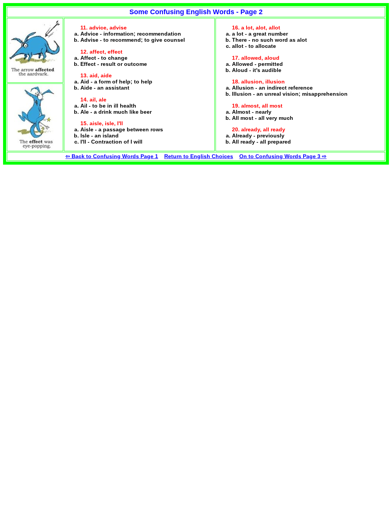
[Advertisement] (60, 212)
